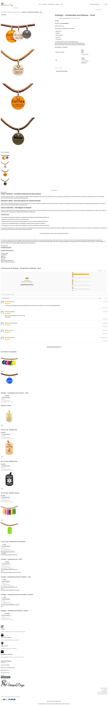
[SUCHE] (106, 8)
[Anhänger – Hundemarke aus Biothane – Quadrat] (10, 604)
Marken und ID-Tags (12, 12)
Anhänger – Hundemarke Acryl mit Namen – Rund (14, 393)
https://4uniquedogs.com (10, 261)
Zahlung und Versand (5, 672)
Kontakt (2, 675)
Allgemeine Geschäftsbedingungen (8, 667)
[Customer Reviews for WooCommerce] (104, 270)
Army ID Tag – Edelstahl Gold (9, 429)
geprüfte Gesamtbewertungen (64, 18)
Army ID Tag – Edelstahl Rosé (9, 461)
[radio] (93, 50)
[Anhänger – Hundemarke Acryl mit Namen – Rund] (9, 362)
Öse (56, 60)
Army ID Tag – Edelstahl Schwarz (10, 493)
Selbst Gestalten (6, 397)
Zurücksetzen (84, 62)
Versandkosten (65, 23)
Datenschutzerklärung (5, 665)
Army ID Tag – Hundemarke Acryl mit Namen (13, 541)
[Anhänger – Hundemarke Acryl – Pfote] (8, 551)
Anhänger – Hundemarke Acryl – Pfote (11, 559)
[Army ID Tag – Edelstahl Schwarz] (9, 479)
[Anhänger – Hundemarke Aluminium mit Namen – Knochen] (9, 587)
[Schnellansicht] (2, 390)
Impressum (3, 662)
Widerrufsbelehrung (5, 670)
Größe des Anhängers (59, 52)
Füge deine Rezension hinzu (27, 284)
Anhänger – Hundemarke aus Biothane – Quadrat (14, 610)
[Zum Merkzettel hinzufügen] (5, 390)
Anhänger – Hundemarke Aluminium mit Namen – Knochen (17, 594)
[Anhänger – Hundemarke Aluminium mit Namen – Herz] (9, 569)
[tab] (54, 190)
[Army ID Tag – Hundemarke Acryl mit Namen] (9, 510)
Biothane (19, 12)
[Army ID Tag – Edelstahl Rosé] (9, 447)
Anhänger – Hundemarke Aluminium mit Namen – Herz (16, 577)
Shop (5, 12)
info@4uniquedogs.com (8, 260)
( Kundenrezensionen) (75, 18)
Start (2, 12)
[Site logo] (7, 4)
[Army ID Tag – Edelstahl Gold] (9, 416)
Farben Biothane (82, 44)
